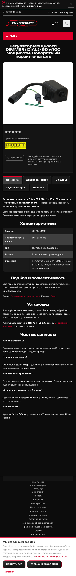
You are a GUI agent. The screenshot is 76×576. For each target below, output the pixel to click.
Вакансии (38, 499)
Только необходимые (44, 564)
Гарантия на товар (38, 519)
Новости (38, 495)
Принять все (14, 564)
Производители (38, 507)
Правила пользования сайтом (38, 526)
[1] (6, 132)
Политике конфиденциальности (51, 556)
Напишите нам (33, 6)
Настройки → (10, 571)
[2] (9, 132)
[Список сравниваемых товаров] (52, 25)
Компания (37, 482)
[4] (16, 132)
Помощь (38, 488)
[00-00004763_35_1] (38, 93)
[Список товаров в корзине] (67, 26)
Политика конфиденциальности (38, 523)
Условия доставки (38, 515)
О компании (61, 323)
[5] (20, 132)
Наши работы (38, 503)
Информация (38, 485)
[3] (13, 132)
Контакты (8, 326)
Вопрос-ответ (38, 534)
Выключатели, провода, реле (25, 296)
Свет (53, 296)
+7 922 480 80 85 (13, 12)
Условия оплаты (38, 511)
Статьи (38, 530)
